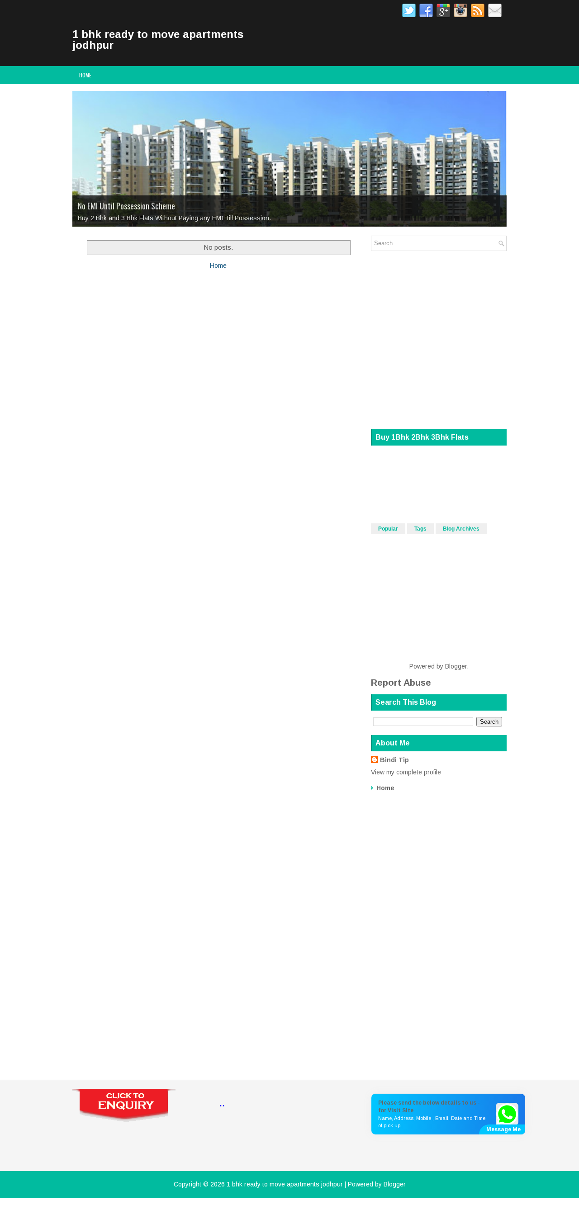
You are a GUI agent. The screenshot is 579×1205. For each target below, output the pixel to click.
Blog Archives (461, 529)
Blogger (456, 666)
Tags (420, 529)
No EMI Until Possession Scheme (126, 206)
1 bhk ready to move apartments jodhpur (157, 39)
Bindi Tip (394, 760)
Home (85, 75)
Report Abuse (401, 683)
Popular (388, 529)
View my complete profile (406, 772)
